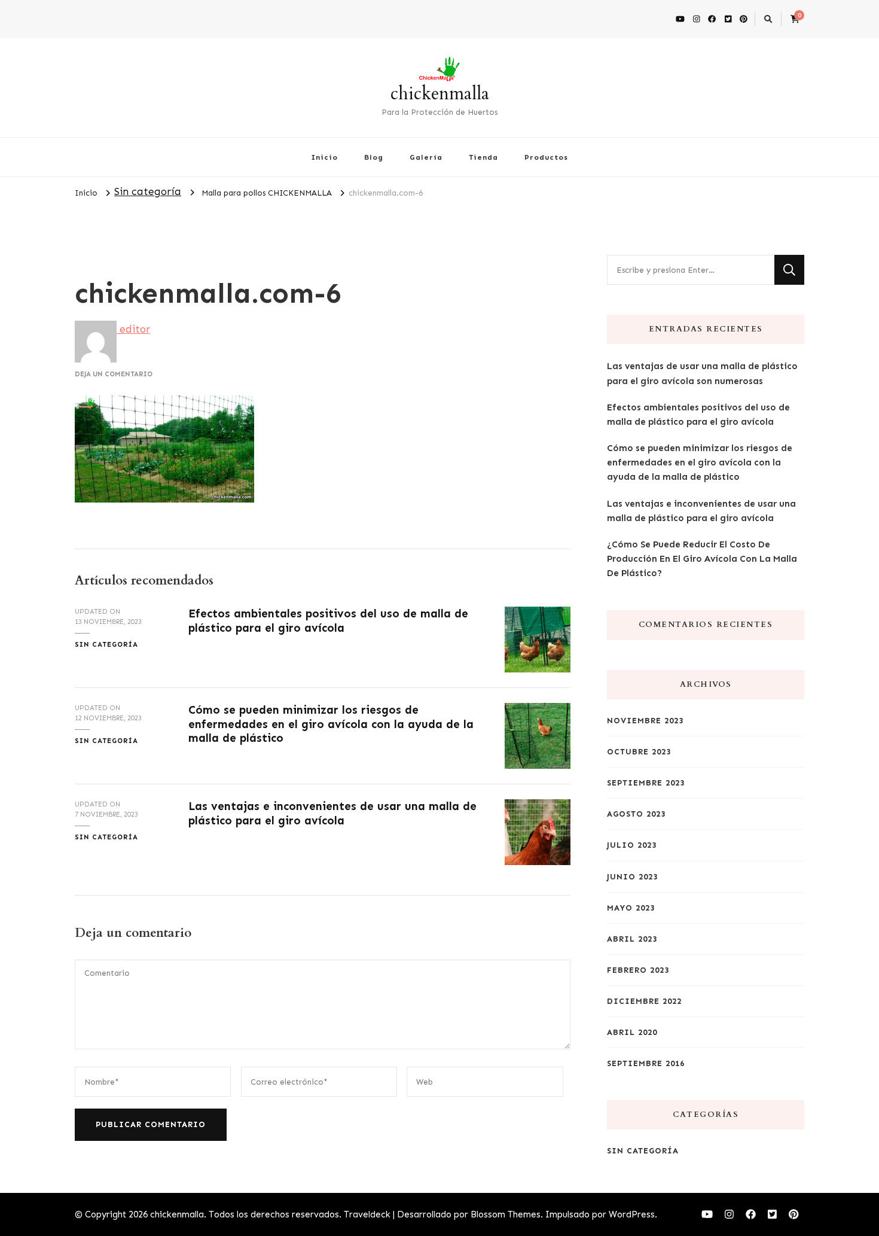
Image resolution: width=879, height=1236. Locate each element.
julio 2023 (632, 845)
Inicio (325, 157)
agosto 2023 (636, 813)
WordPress (632, 1214)
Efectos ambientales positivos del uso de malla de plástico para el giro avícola (328, 620)
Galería (426, 157)
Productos (546, 157)
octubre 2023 (639, 751)
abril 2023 (632, 938)
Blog (373, 157)
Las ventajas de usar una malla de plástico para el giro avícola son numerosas (702, 373)
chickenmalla (439, 93)
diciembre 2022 (644, 1001)
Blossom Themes (506, 1214)
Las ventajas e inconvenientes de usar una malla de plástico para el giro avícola (332, 813)
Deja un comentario (113, 374)
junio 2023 (632, 876)
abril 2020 (632, 1032)
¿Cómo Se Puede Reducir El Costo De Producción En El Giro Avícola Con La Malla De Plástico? (702, 559)
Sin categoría (147, 191)
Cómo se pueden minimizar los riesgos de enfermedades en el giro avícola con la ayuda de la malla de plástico (331, 724)
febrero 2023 (638, 970)
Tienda (483, 157)
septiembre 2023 (646, 782)
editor (133, 329)
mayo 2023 (631, 907)
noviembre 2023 (645, 720)
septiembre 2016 (646, 1063)
